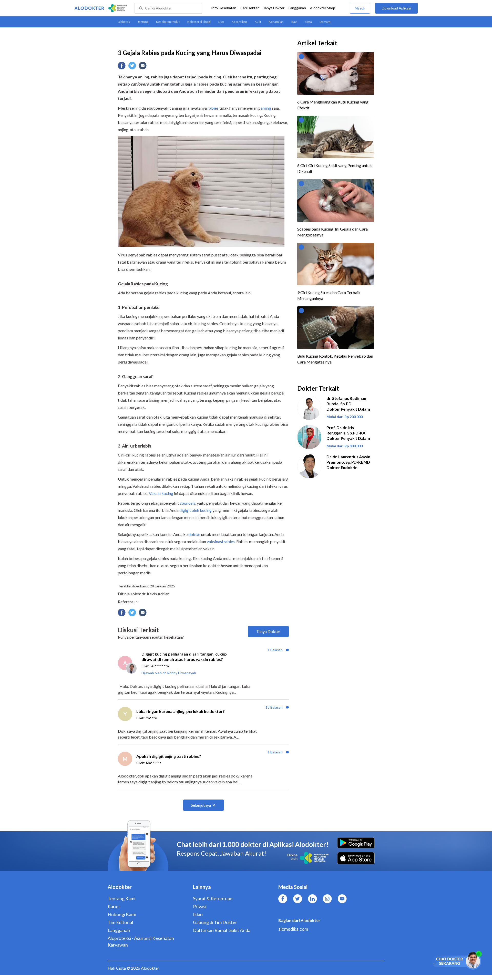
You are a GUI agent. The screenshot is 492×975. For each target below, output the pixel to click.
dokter (194, 534)
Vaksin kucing (161, 493)
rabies (213, 108)
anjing (266, 108)
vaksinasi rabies (221, 541)
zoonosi (186, 503)
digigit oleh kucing (195, 510)
